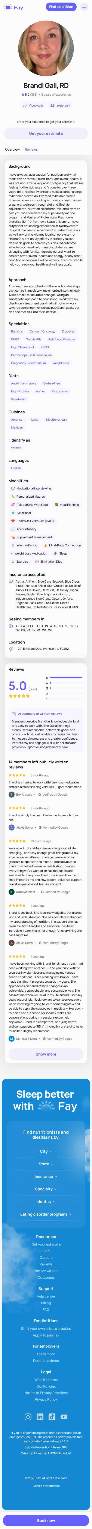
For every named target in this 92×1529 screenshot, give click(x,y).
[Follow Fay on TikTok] (52, 1416)
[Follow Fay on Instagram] (28, 1416)
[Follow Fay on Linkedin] (40, 1416)
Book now (46, 1520)
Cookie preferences (46, 1486)
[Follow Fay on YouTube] (64, 1416)
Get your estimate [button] (46, 133)
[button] (84, 7)
